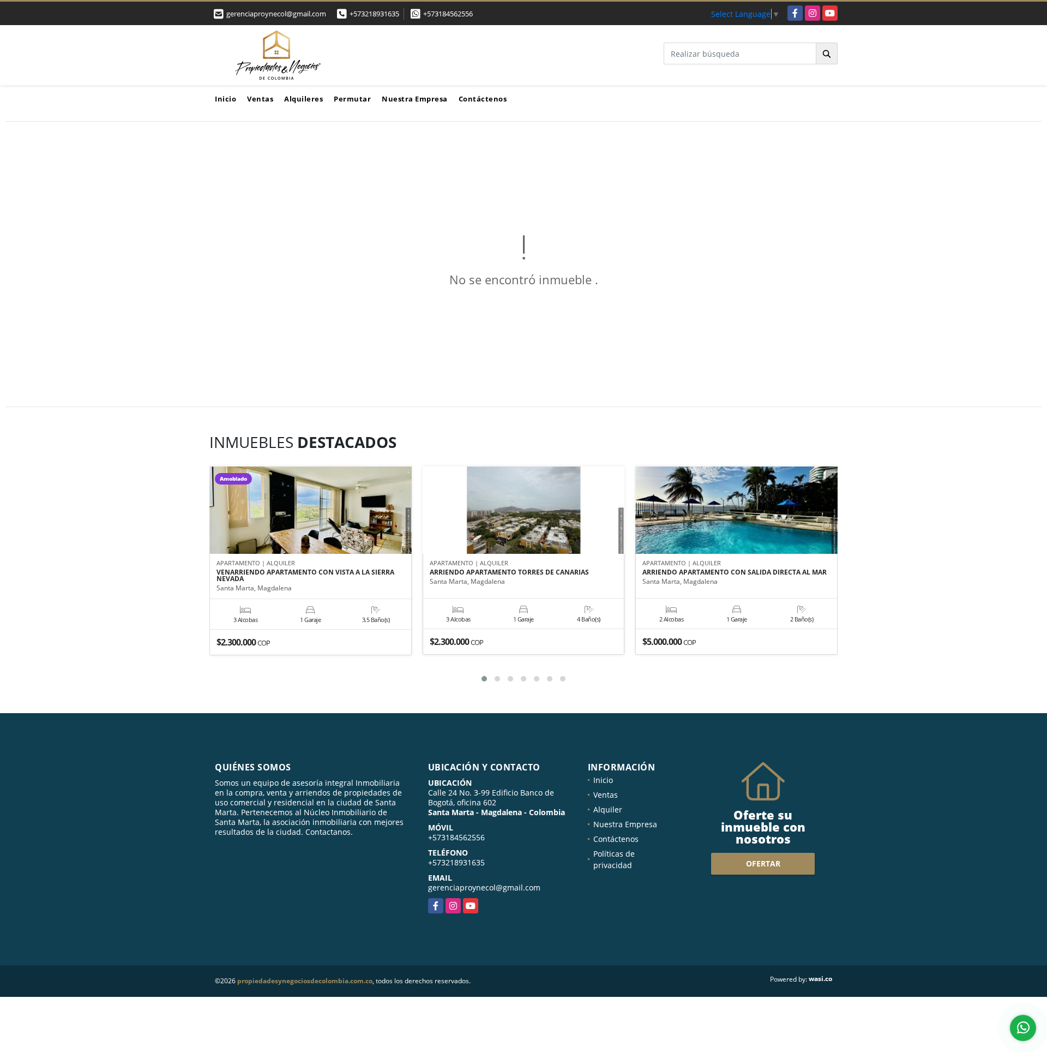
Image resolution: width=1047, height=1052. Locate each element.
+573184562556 (448, 14)
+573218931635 (374, 14)
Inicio (225, 99)
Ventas (260, 99)
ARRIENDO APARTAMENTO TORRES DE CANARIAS (509, 572)
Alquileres (303, 99)
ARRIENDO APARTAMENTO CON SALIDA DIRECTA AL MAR (734, 572)
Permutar (352, 99)
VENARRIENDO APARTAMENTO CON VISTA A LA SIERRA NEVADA (305, 575)
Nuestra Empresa (415, 99)
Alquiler (607, 809)
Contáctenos (483, 99)
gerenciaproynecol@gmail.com (484, 887)
